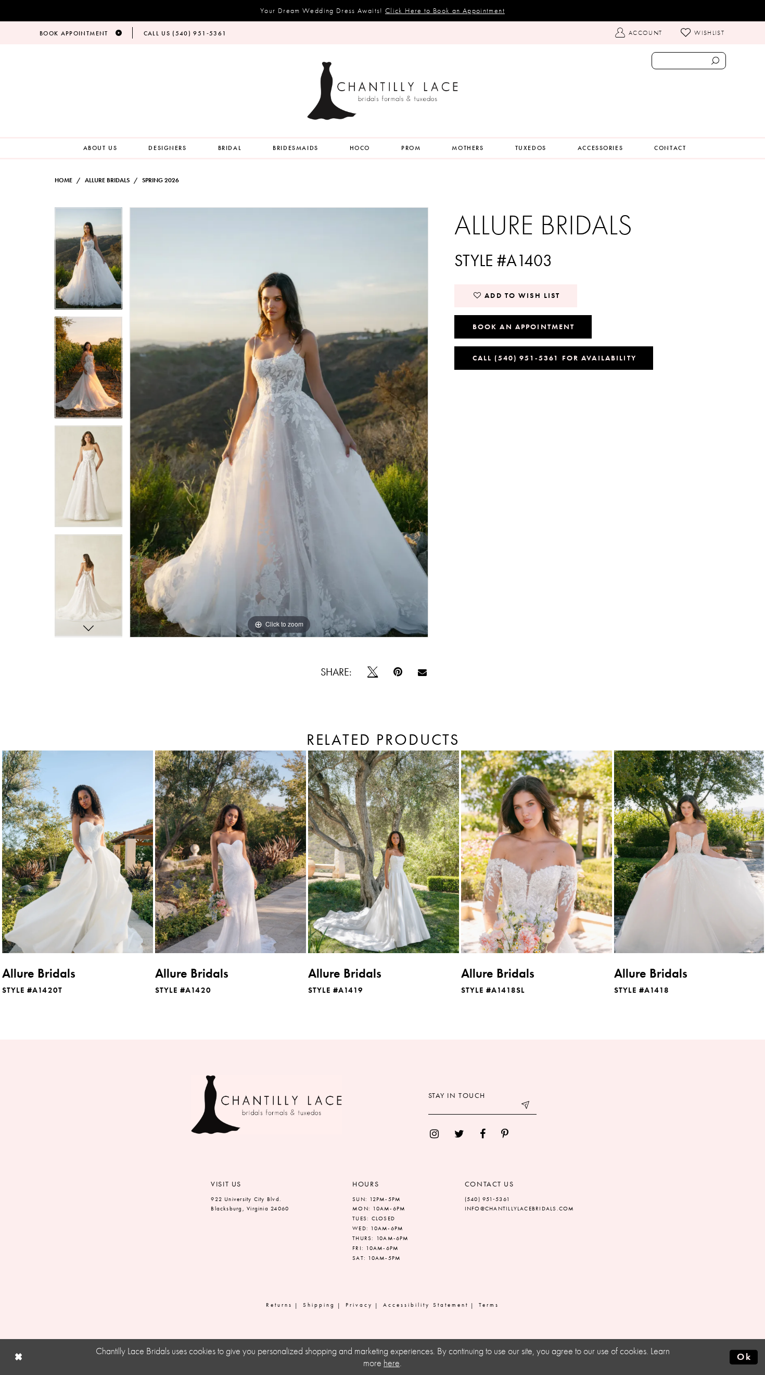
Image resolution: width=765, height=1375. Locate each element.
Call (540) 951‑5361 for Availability (554, 357)
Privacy (359, 1304)
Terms (489, 1304)
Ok (744, 1356)
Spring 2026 (160, 180)
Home (63, 180)
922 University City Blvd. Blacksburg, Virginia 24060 (250, 1203)
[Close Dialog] (18, 1357)
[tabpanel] (88, 262)
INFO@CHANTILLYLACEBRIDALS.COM (520, 1208)
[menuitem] (100, 148)
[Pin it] (398, 672)
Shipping (319, 1304)
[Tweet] (373, 671)
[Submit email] (526, 1107)
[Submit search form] (715, 61)
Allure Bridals (107, 180)
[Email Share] (422, 672)
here (392, 1363)
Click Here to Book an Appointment (445, 10)
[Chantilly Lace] (382, 90)
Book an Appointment (524, 326)
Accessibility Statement (425, 1304)
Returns (279, 1304)
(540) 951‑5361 (487, 1199)
